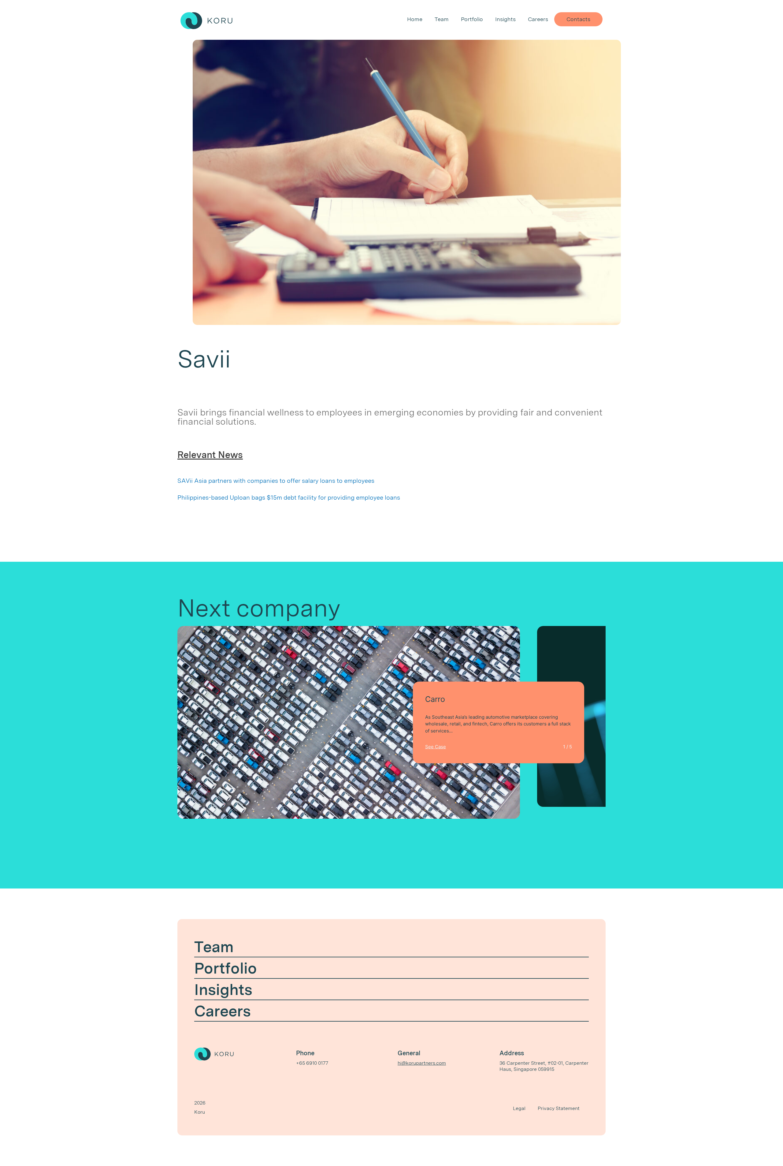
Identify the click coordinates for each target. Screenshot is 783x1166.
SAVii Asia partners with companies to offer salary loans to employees (275, 480)
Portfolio (472, 19)
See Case (435, 746)
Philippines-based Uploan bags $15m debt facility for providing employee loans (288, 497)
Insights (505, 19)
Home (414, 19)
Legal (519, 1108)
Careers (538, 19)
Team (442, 19)
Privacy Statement (559, 1108)
